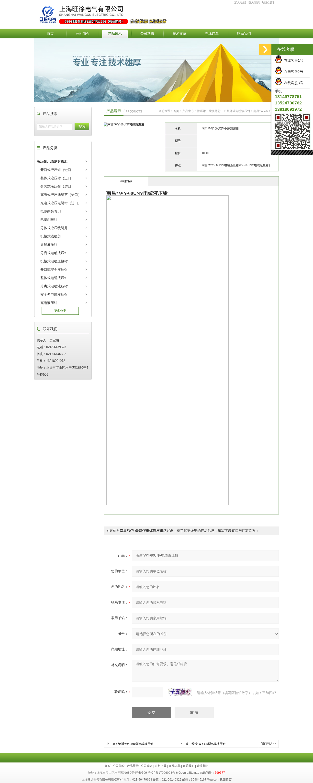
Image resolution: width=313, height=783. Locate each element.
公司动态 (147, 33)
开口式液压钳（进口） (57, 170)
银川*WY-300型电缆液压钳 (135, 744)
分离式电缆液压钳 (54, 286)
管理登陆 (202, 766)
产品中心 (188, 111)
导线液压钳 (48, 244)
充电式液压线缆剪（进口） (60, 195)
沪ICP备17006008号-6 (163, 772)
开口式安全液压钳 (54, 269)
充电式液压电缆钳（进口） (60, 203)
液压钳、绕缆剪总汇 (52, 161)
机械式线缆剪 (50, 236)
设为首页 (254, 2)
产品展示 (115, 33)
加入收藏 (240, 2)
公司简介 (82, 33)
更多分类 (60, 311)
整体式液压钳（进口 (55, 178)
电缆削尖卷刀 (50, 211)
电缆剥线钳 (48, 220)
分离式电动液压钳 (54, 253)
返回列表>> (268, 744)
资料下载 (161, 766)
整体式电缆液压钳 (54, 278)
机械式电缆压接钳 (54, 261)
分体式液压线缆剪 (54, 228)
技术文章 (179, 33)
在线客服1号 (292, 60)
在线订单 (212, 33)
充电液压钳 (48, 303)
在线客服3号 (292, 83)
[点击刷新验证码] (180, 692)
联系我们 (268, 2)
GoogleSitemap (189, 772)
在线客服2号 (292, 72)
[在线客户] (265, 49)
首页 (50, 33)
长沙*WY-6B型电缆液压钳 (208, 744)
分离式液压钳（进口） (57, 186)
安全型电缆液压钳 (54, 294)
